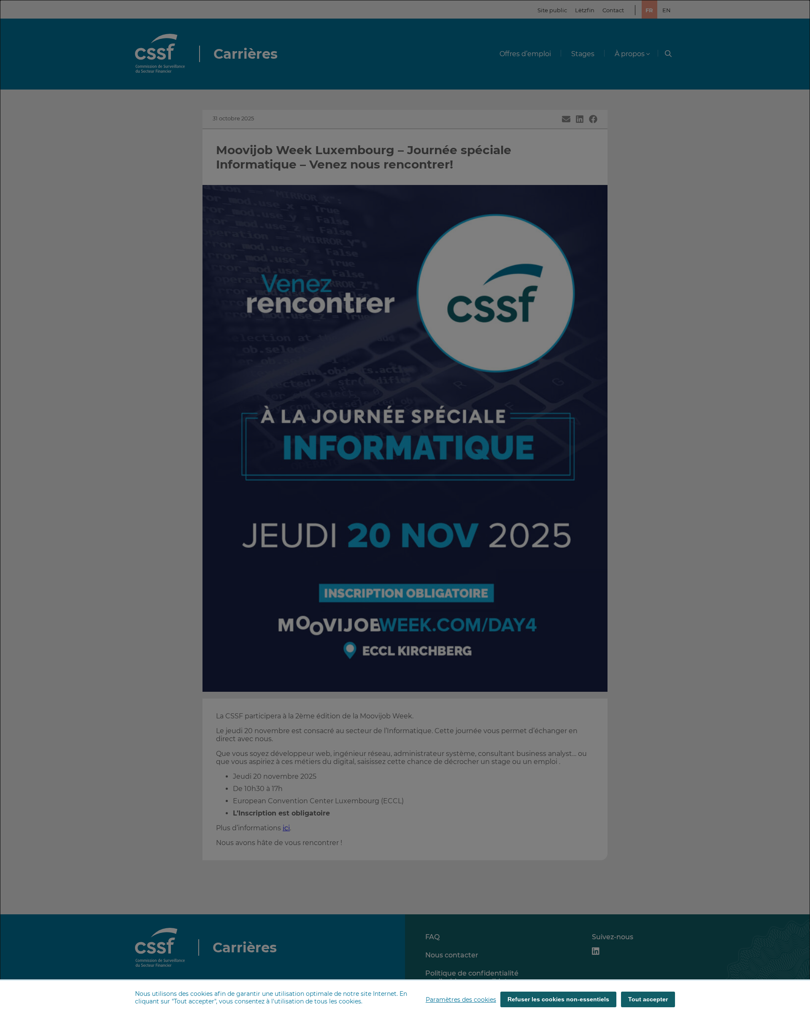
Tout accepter (648, 999)
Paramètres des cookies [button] (461, 999)
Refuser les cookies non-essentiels (558, 999)
